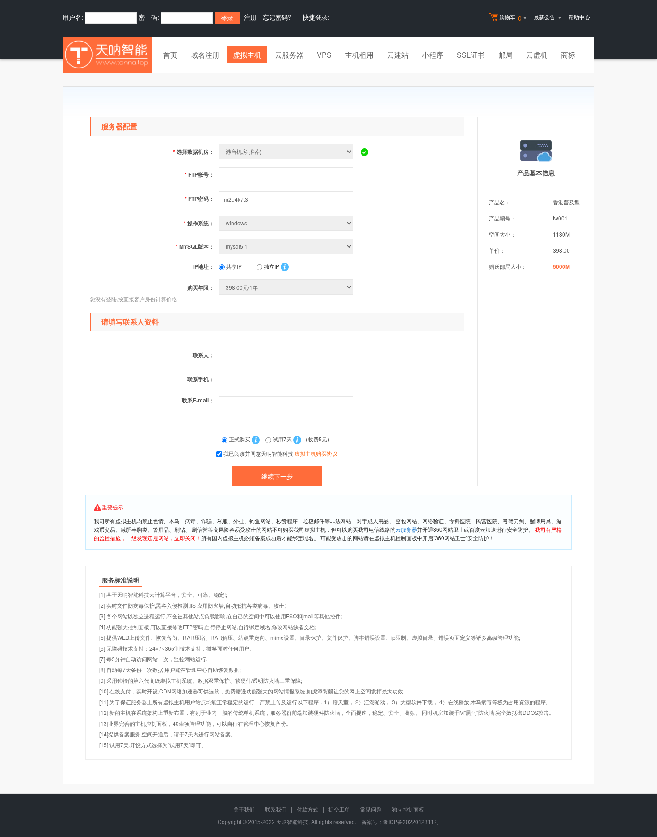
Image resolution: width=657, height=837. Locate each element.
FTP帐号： (199, 174)
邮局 (505, 55)
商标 (568, 55)
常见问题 (371, 809)
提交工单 (339, 809)
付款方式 (307, 809)
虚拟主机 (247, 55)
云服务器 (289, 55)
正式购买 (239, 439)
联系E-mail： (198, 400)
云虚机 (537, 55)
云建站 (398, 55)
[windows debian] (287, 223)
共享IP (233, 266)
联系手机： (200, 379)
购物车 (510, 17)
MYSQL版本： (195, 246)
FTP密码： (199, 198)
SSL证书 (471, 55)
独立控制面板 (408, 809)
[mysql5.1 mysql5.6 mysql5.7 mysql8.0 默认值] (287, 246)
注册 (250, 17)
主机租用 (359, 55)
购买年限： (200, 287)
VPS (324, 55)
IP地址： (203, 266)
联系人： (203, 355)
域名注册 (205, 55)
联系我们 (275, 809)
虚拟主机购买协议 (316, 453)
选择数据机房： (193, 152)
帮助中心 (579, 17)
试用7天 (282, 439)
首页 (170, 55)
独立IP (270, 266)
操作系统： (199, 223)
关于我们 (244, 809)
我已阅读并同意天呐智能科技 (280, 453)
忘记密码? (277, 17)
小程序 (432, 55)
